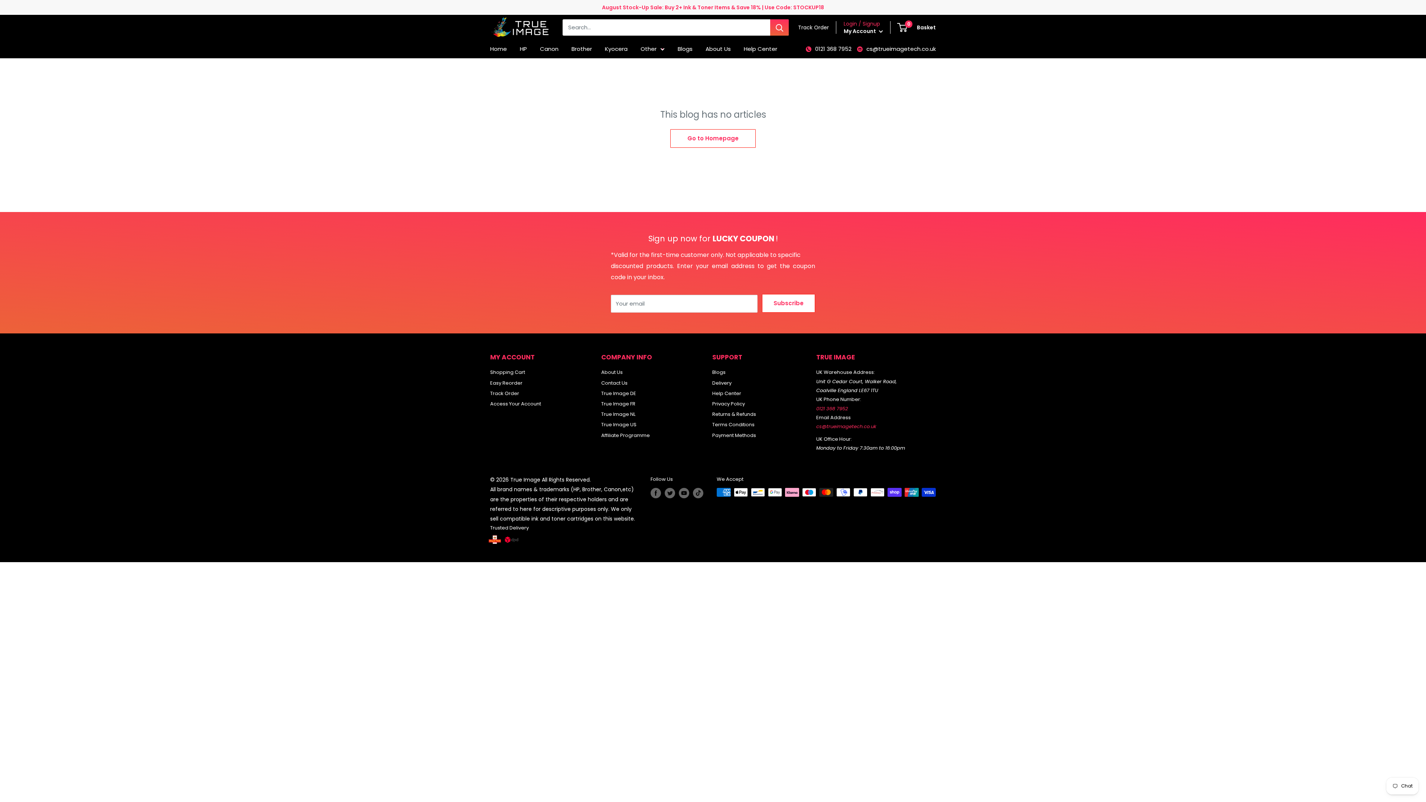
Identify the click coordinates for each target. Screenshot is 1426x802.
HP (523, 49)
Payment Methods (734, 435)
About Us (718, 49)
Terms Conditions (733, 424)
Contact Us (614, 383)
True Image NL (618, 414)
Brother (582, 49)
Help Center (760, 49)
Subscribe (789, 303)
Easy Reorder (506, 383)
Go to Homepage (713, 138)
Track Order (504, 393)
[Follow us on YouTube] (684, 493)
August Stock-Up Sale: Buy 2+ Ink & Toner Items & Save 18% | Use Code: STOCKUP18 (713, 7)
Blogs (685, 49)
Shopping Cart (507, 372)
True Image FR (618, 403)
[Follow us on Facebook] (656, 493)
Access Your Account (515, 403)
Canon (549, 49)
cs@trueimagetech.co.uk (901, 49)
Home (498, 49)
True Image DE (618, 393)
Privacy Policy (728, 403)
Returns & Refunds (734, 414)
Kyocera (616, 49)
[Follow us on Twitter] (670, 493)
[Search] (779, 27)
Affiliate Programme (625, 435)
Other (649, 49)
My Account (860, 31)
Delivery (722, 383)
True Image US (619, 424)
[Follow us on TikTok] (698, 493)
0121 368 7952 (833, 49)
